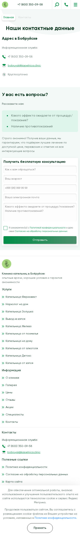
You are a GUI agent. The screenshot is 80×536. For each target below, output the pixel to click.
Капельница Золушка (19, 311)
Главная (8, 17)
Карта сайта (14, 481)
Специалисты (15, 414)
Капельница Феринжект (21, 297)
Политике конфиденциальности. (56, 518)
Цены (9, 392)
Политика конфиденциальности (26, 467)
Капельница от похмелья (22, 333)
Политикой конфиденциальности (48, 228)
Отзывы (10, 400)
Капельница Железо (19, 326)
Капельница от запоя (19, 363)
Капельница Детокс (18, 355)
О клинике (12, 377)
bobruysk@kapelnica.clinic (24, 65)
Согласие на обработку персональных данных (41, 231)
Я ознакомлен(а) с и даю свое (41, 229)
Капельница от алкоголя (22, 348)
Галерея (11, 385)
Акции (9, 407)
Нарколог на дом (17, 304)
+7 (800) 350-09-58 (30, 4)
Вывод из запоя (15, 319)
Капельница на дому (19, 341)
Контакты (12, 422)
